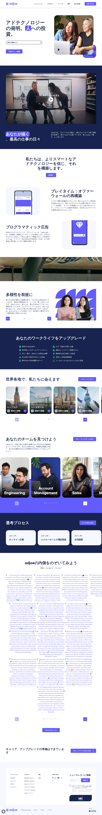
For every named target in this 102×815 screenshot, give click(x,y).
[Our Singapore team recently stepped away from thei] (51, 700)
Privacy (42, 810)
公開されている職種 (14, 51)
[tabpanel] (51, 305)
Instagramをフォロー (51, 730)
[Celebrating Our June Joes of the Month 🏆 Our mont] (51, 672)
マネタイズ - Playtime (29, 787)
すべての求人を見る (88, 523)
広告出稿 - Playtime (29, 778)
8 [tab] (57, 718)
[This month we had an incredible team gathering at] (79, 672)
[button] (3, 811)
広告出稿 (12, 778)
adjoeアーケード (28, 793)
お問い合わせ (90, 4)
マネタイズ (13, 781)
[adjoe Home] (11, 3)
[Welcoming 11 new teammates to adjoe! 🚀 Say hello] (23, 672)
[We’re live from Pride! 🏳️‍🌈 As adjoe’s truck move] (79, 644)
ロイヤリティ (13, 787)
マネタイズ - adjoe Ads (29, 790)
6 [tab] (53, 718)
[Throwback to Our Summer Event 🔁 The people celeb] (23, 644)
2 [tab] (26, 318)
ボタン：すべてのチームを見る (85, 439)
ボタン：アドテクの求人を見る (82, 750)
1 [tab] (24, 318)
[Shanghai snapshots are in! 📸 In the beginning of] (76, 588)
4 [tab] (30, 318)
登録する (85, 780)
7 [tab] (55, 718)
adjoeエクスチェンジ (29, 784)
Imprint (36, 810)
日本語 (78, 4)
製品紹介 (51, 175)
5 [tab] (32, 318)
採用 (68, 4)
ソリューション (38, 4)
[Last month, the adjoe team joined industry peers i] (51, 644)
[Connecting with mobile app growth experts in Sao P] (20, 588)
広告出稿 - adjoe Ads (29, 781)
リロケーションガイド (87, 379)
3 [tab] (28, 318)
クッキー (50, 810)
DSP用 (11, 784)
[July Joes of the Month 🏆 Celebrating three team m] (48, 588)
